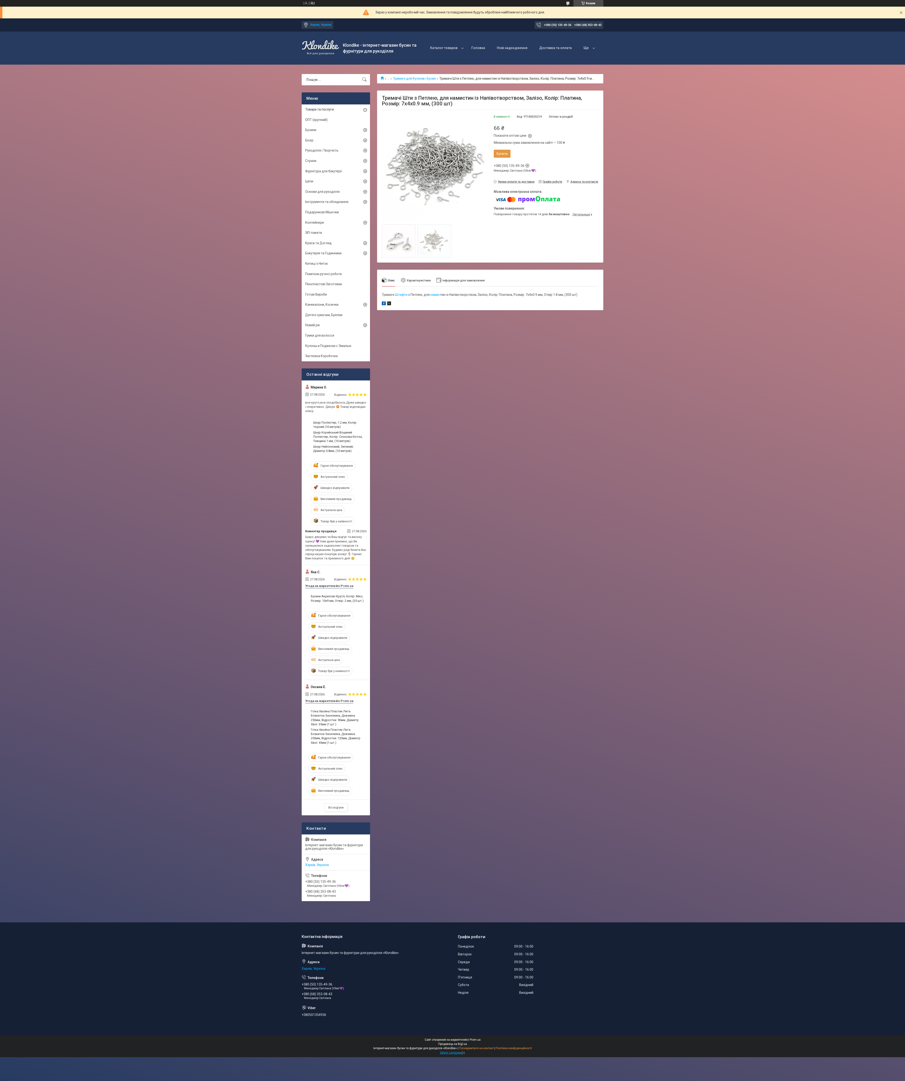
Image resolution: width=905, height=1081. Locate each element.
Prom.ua (475, 1039)
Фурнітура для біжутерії (323, 171)
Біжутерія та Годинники (323, 253)
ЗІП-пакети (313, 233)
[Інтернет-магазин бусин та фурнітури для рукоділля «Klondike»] (320, 48)
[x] (389, 304)
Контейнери (314, 222)
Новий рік (312, 325)
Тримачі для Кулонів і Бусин (414, 78)
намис (435, 295)
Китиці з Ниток (316, 263)
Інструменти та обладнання (326, 202)
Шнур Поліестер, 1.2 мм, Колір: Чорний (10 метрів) (335, 425)
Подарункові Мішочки (322, 212)
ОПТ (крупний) (316, 120)
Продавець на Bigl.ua (452, 1044)
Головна (478, 48)
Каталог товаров (443, 48)
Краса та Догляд (318, 243)
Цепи (309, 181)
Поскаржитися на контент (476, 1048)
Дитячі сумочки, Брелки (323, 315)
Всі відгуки (336, 807)
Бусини (310, 130)
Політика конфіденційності (514, 1048)
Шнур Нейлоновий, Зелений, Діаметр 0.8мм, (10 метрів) (333, 449)
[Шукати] (364, 79)
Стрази (310, 161)
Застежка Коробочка (321, 356)
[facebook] (384, 304)
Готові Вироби (316, 294)
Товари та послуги (319, 109)
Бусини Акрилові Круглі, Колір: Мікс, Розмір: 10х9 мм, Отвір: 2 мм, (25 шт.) (337, 598)
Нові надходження (512, 48)
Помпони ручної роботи (323, 274)
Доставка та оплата (555, 48)
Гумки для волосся (319, 335)
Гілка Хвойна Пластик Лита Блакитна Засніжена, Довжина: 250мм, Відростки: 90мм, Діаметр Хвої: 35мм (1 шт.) (335, 718)
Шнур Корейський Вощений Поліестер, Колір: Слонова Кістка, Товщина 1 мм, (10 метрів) (337, 437)
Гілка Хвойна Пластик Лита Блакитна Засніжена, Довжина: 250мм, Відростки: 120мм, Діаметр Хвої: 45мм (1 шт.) (335, 736)
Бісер (309, 140)
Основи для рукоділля (322, 192)
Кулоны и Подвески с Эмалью (328, 346)
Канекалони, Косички (321, 304)
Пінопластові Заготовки (323, 284)
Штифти (401, 295)
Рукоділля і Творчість (321, 150)
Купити (502, 154)
